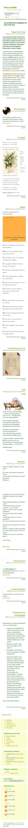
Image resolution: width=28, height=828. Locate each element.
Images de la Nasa (18, 32)
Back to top (6, 826)
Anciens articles (6, 714)
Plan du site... (9, 727)
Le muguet (21, 137)
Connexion (9, 722)
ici (19, 701)
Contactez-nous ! (10, 723)
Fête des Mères (19, 109)
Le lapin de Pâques (18, 589)
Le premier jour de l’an (16, 348)
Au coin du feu (10, 19)
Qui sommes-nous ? (11, 725)
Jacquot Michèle (14, 773)
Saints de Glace (19, 560)
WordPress (10, 823)
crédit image (6, 546)
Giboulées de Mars (11, 736)
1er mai (8, 738)
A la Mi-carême (10, 741)
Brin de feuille (10, 7)
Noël (23, 389)
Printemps (9, 740)
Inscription (9, 720)
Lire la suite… (7, 123)
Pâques (22, 207)
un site (13, 70)
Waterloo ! (21, 461)
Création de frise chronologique (19, 613)
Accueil (2, 19)
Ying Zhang (7, 824)
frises (6, 625)
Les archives (6, 780)
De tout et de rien (16, 97)
